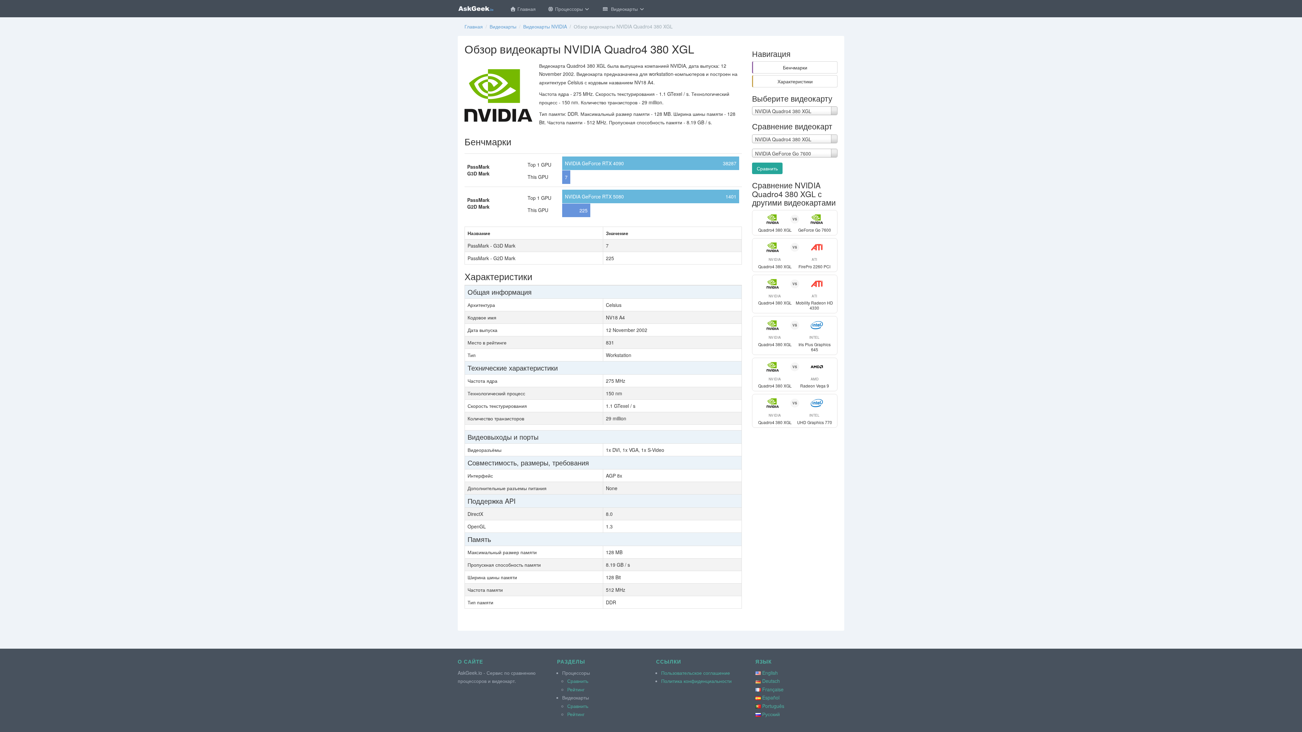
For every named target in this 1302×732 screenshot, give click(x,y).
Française (773, 689)
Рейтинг (576, 689)
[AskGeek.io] (476, 8)
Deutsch (771, 680)
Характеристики (795, 81)
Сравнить (767, 168)
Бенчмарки (795, 67)
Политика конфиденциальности (696, 680)
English (770, 672)
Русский (771, 714)
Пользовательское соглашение (695, 672)
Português (773, 706)
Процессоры (569, 8)
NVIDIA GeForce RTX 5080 (594, 196)
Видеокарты (623, 8)
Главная (526, 8)
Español (771, 697)
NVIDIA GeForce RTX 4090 (594, 163)
